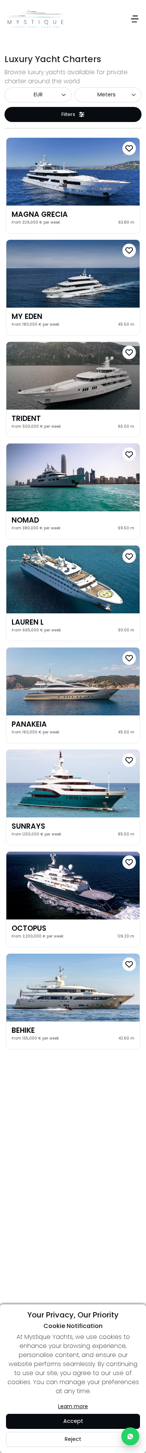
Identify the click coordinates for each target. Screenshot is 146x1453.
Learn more (73, 1406)
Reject (73, 1439)
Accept (73, 1421)
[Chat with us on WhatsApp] (130, 1436)
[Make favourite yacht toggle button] (129, 148)
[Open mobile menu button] (135, 18)
